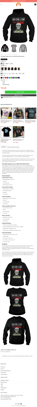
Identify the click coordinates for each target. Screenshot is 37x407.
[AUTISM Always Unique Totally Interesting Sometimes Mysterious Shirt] (6, 131)
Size (2, 71)
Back (4, 83)
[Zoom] (2, 42)
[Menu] (1, 4)
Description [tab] (3, 147)
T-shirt (9, 54)
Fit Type (2, 61)
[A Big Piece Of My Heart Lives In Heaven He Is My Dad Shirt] (18, 131)
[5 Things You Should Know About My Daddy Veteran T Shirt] (18, 113)
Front (4, 81)
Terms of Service (4, 374)
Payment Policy (4, 382)
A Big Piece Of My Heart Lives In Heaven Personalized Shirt (6, 121)
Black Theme (14, 54)
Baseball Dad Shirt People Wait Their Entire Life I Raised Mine (30, 121)
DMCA (2, 384)
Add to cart (20, 92)
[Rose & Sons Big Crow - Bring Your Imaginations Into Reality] (18, 4)
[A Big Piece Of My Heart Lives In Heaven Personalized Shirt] (6, 113)
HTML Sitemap (3, 387)
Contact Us (3, 366)
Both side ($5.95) (6, 84)
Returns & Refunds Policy (5, 370)
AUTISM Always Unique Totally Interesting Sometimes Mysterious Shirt (6, 140)
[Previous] (2, 25)
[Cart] (35, 4)
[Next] (34, 25)
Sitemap (2, 389)
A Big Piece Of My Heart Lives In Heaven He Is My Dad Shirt (18, 140)
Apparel (5, 54)
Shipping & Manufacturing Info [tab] (13, 147)
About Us (2, 368)
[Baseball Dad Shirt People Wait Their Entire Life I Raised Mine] (30, 113)
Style (2, 65)
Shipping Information (5, 380)
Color (2, 75)
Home (2, 54)
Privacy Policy (3, 372)
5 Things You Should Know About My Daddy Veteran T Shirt (18, 121)
